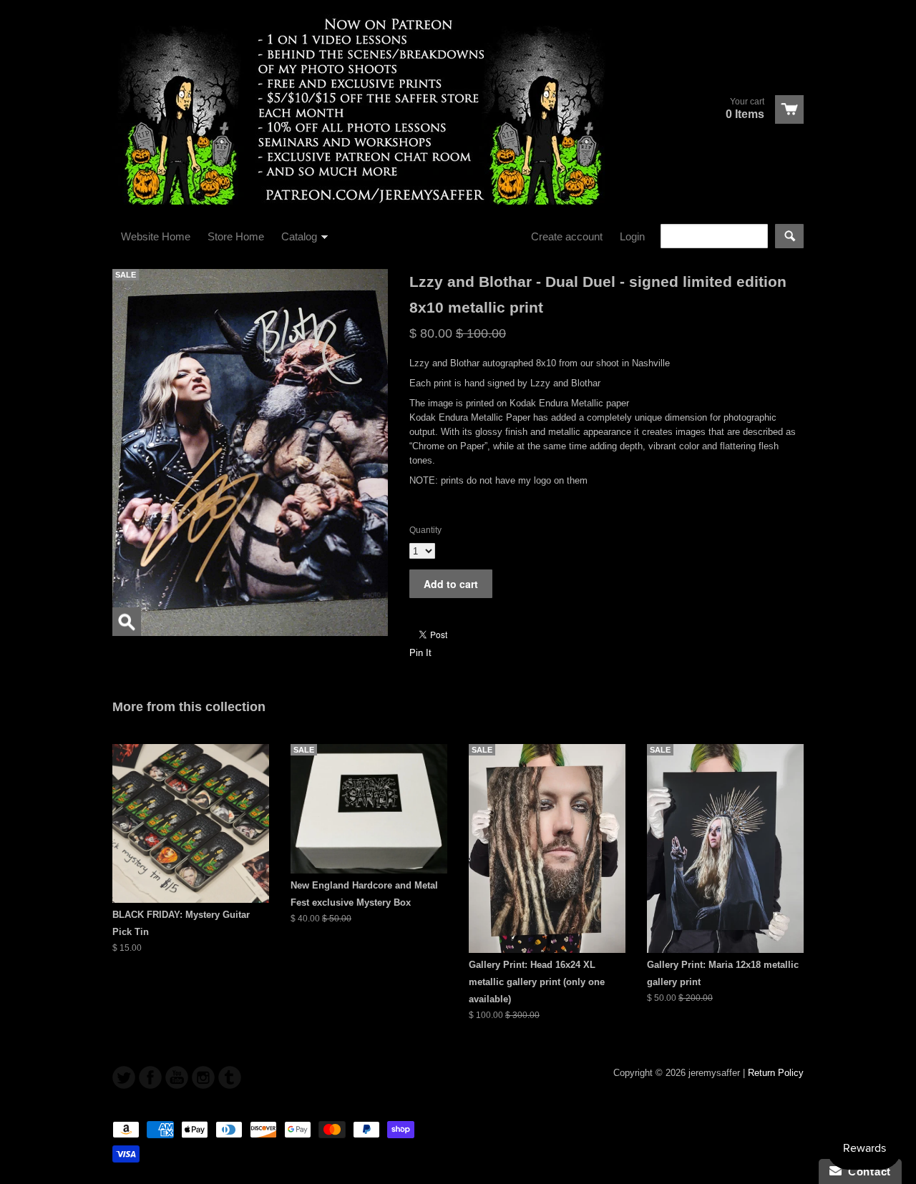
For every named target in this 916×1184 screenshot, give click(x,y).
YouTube (176, 1077)
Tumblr (229, 1077)
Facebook (150, 1077)
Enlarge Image (126, 621)
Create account (567, 236)
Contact (866, 1171)
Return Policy (776, 1072)
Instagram (203, 1077)
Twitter (123, 1077)
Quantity (425, 530)
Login (632, 236)
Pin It (420, 652)
